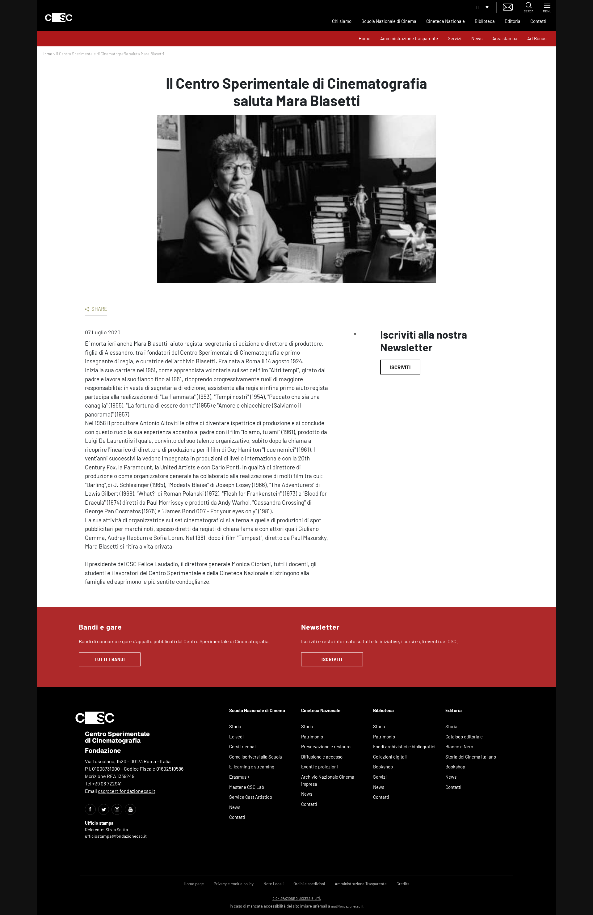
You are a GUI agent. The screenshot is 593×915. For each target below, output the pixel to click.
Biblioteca (485, 21)
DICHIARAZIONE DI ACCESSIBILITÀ (296, 898)
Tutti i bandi (110, 659)
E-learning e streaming (251, 766)
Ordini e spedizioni (309, 883)
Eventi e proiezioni (319, 766)
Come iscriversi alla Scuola (255, 756)
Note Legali (273, 883)
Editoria (512, 21)
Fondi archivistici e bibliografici (404, 746)
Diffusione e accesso (322, 756)
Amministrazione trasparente (409, 38)
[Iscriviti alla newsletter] (507, 6)
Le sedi (236, 736)
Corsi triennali (243, 746)
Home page (194, 883)
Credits (403, 883)
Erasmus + (239, 777)
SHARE (98, 309)
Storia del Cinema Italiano (470, 756)
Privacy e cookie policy (234, 883)
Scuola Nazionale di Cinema (388, 21)
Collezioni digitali (390, 756)
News (476, 38)
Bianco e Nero (459, 746)
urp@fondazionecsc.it (347, 906)
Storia (235, 726)
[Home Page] (59, 17)
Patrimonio (312, 736)
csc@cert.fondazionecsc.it (126, 791)
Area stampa (504, 38)
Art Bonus (536, 38)
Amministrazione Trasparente (361, 883)
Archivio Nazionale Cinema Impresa (327, 780)
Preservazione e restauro (326, 746)
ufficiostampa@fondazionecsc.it (116, 836)
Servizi (454, 38)
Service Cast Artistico (250, 797)
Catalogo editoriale (464, 736)
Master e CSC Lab (246, 787)
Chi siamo (341, 21)
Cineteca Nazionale (445, 21)
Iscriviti (400, 367)
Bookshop (383, 766)
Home (364, 38)
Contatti (538, 21)
